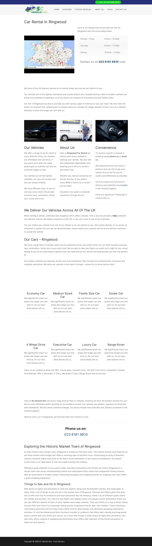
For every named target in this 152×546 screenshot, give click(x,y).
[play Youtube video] (49, 54)
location (124, 185)
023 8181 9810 (109, 61)
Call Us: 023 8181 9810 (109, 2)
